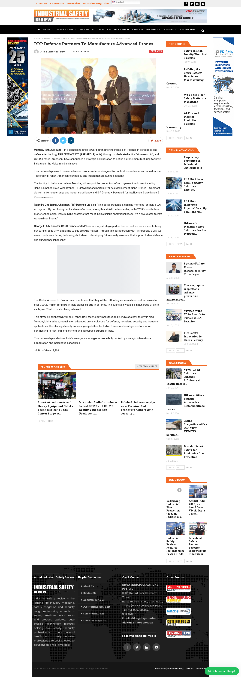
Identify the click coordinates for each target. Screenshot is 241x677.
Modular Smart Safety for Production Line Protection (194, 452)
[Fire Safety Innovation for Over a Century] (174, 337)
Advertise (73, 3)
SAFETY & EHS (65, 29)
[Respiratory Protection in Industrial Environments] (174, 161)
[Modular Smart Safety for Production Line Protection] (174, 450)
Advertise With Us (93, 599)
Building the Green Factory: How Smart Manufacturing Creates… (185, 76)
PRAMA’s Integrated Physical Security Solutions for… (195, 206)
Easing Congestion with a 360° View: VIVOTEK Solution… (186, 428)
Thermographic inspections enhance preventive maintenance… (185, 292)
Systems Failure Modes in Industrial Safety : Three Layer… (195, 269)
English (119, 2)
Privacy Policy (175, 668)
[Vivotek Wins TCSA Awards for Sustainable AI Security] (174, 314)
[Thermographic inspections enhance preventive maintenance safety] (174, 289)
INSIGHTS (152, 29)
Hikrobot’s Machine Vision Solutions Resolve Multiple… (195, 228)
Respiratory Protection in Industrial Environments (193, 162)
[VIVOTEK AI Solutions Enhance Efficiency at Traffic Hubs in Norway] (174, 373)
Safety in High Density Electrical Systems (195, 54)
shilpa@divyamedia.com (146, 618)
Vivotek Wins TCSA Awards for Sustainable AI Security (195, 316)
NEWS (47, 29)
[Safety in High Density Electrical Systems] (174, 54)
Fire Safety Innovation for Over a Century (193, 336)
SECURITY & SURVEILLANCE (123, 29)
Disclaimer (160, 668)
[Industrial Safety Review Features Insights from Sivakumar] (198, 528)
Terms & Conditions (196, 668)
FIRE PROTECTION (90, 29)
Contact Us (57, 3)
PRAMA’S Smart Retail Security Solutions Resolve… (194, 184)
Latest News (156, 51)
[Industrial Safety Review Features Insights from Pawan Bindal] (175, 528)
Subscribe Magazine (95, 3)
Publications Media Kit (96, 606)
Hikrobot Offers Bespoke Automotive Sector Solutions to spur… (185, 402)
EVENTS (169, 29)
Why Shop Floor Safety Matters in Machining (195, 98)
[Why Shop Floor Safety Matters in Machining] (174, 98)
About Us (41, 3)
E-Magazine (187, 29)
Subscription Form (93, 613)
